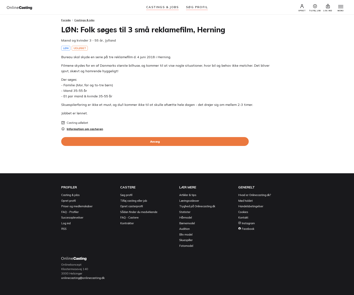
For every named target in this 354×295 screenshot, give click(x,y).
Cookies (243, 212)
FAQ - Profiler (70, 212)
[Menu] (341, 6)
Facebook (247, 229)
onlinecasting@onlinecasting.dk (83, 278)
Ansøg (155, 141)
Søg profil (126, 195)
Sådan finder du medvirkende (138, 212)
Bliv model (185, 234)
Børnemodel (187, 223)
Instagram (248, 223)
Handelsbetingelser (250, 206)
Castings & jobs (162, 7)
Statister (184, 212)
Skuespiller (186, 240)
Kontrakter (127, 223)
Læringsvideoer (189, 200)
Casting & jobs (70, 195)
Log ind (66, 223)
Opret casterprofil (131, 206)
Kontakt (243, 217)
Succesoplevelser (72, 217)
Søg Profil (197, 7)
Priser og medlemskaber (77, 206)
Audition (184, 229)
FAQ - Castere (129, 217)
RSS (64, 229)
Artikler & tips (187, 195)
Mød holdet (245, 200)
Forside (66, 20)
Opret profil (68, 200)
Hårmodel (185, 217)
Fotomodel (186, 246)
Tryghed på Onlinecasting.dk (197, 206)
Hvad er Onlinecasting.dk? (254, 195)
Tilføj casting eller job (133, 200)
